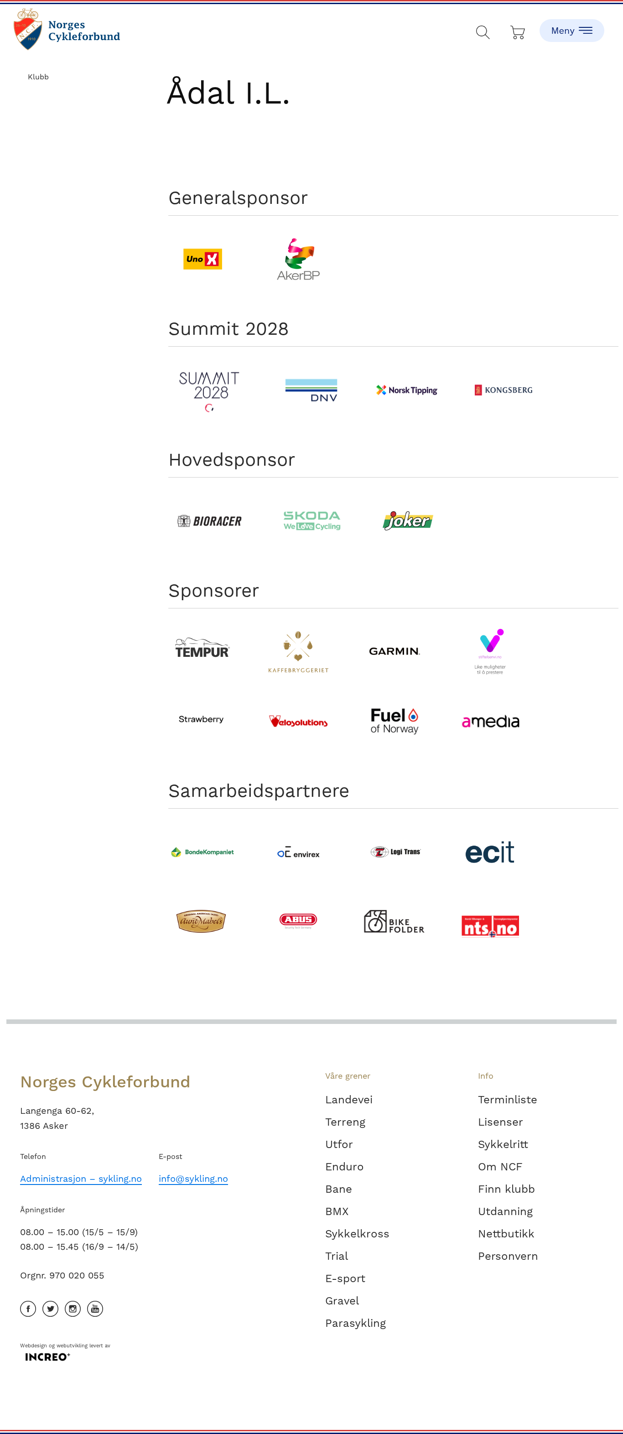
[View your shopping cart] (518, 30)
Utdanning (505, 1211)
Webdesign (33, 1346)
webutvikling (72, 1346)
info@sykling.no (193, 1178)
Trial (336, 1256)
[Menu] (572, 22)
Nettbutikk (506, 1233)
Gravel (342, 1300)
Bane (338, 1189)
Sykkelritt (503, 1144)
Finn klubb (506, 1189)
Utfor (339, 1144)
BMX (336, 1211)
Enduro (344, 1166)
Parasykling (355, 1323)
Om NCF (500, 1166)
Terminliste (507, 1099)
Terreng (345, 1122)
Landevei (349, 1099)
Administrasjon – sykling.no (81, 1178)
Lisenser (500, 1122)
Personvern (508, 1256)
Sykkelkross (357, 1233)
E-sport (345, 1278)
